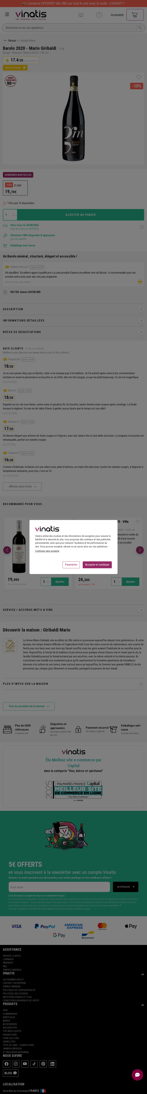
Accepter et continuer (97, 564)
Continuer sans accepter (47, 550)
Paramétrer (71, 564)
